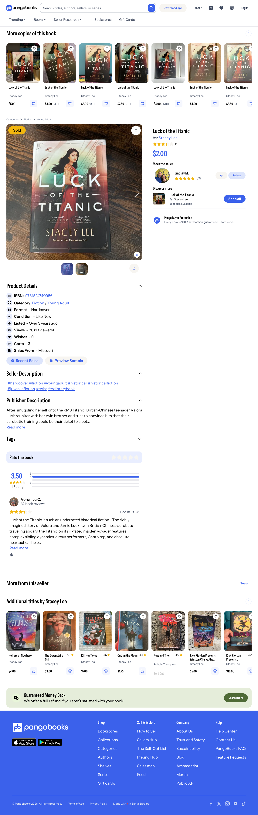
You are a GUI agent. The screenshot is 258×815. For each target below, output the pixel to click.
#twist (41, 389)
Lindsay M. (182, 173)
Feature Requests (231, 757)
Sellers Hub (147, 740)
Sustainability (188, 748)
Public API (185, 783)
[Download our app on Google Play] (50, 742)
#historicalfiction (103, 383)
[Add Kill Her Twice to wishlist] (107, 616)
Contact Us (225, 740)
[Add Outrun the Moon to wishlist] (143, 616)
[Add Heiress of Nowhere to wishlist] (34, 616)
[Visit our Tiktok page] (243, 803)
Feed (141, 774)
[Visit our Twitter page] (219, 803)
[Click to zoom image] (74, 192)
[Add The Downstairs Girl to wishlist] (71, 616)
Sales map (146, 766)
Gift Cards (127, 20)
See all (244, 583)
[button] (74, 286)
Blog (180, 757)
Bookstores (102, 20)
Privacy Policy (98, 803)
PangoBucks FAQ (231, 748)
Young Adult (44, 119)
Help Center (226, 731)
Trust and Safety (190, 740)
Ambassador (187, 766)
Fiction (28, 119)
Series (103, 774)
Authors (105, 757)
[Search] (151, 8)
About (198, 8)
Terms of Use (76, 803)
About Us (184, 731)
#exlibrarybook (61, 389)
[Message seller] (221, 175)
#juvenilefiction (21, 389)
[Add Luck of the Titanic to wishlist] (136, 130)
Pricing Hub (147, 757)
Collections (108, 740)
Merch (182, 774)
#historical (77, 383)
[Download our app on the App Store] (24, 742)
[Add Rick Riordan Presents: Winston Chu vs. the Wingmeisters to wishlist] (216, 616)
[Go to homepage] (21, 8)
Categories (12, 119)
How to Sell (147, 731)
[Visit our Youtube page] (235, 803)
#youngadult (55, 383)
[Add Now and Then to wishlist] (179, 616)
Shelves (104, 766)
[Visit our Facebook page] (211, 803)
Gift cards (106, 783)
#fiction (36, 383)
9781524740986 (39, 295)
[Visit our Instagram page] (227, 803)
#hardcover (18, 383)
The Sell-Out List (151, 748)
